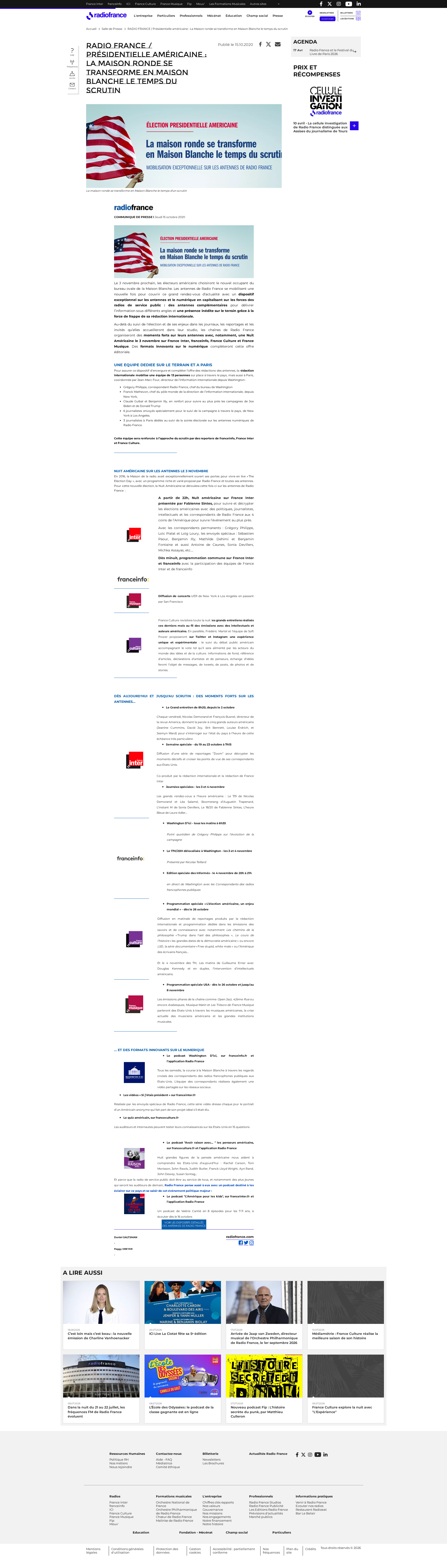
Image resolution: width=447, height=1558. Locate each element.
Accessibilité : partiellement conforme (234, 1551)
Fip (189, 4)
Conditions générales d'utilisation (127, 1551)
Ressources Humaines (127, 1454)
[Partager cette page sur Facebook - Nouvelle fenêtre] (260, 44)
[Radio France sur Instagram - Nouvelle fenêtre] (338, 4)
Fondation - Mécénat (196, 1532)
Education (141, 1532)
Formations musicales (174, 1496)
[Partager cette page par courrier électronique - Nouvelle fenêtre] (278, 44)
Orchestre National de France (173, 1504)
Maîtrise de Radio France (174, 1520)
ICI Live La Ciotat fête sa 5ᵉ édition (178, 1334)
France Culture (145, 4)
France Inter (94, 4)
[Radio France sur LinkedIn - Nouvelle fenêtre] (325, 1454)
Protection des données (167, 1551)
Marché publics (260, 1517)
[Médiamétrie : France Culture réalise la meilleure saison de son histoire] (346, 1302)
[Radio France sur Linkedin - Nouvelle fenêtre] (358, 4)
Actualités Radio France (268, 1454)
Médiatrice (164, 1463)
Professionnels (261, 1496)
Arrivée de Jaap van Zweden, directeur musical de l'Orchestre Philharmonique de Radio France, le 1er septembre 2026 (264, 1338)
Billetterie (346, 13)
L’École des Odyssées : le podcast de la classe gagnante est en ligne (181, 1409)
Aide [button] (72, 55)
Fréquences (72, 66)
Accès (72, 78)
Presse (278, 15)
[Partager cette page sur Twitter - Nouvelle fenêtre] (268, 44)
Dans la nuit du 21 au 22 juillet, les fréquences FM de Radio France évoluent (96, 1411)
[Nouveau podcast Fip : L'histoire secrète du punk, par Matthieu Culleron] (264, 1376)
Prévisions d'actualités (266, 1513)
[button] (310, 14)
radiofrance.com (240, 1237)
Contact (72, 88)
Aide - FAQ (164, 1459)
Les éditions (347, 18)
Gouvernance (213, 1509)
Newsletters (327, 13)
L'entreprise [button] (143, 15)
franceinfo (115, 4)
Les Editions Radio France (268, 1509)
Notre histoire (213, 1524)
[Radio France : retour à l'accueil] (106, 16)
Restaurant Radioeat (311, 1509)
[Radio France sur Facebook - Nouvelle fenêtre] (321, 4)
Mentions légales (93, 1551)
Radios (114, 1496)
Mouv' (200, 4)
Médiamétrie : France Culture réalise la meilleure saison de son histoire (345, 1336)
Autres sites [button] (258, 4)
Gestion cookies (195, 1551)
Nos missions (212, 1513)
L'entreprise (212, 1496)
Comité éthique (168, 1467)
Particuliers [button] (166, 15)
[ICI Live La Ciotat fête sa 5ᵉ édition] (183, 1302)
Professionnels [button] (191, 15)
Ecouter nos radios (309, 1506)
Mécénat (214, 15)
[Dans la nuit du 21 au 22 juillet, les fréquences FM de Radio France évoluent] (101, 1376)
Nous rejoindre (120, 1467)
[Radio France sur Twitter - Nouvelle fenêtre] (329, 4)
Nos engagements (217, 1517)
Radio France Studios (265, 1502)
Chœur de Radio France (174, 1517)
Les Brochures (213, 1463)
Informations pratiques (314, 1496)
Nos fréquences (271, 1551)
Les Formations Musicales (227, 4)
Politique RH (119, 1459)
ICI (128, 4)
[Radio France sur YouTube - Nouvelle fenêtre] (348, 4)
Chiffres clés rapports (218, 1502)
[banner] (223, 4)
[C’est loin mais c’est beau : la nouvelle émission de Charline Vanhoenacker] (101, 1302)
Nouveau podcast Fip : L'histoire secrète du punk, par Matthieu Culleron (258, 1411)
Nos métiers (118, 1463)
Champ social (257, 15)
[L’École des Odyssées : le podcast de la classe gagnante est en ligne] (183, 1376)
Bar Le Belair (305, 1513)
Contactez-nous (169, 1454)
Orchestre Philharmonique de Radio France (176, 1511)
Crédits (310, 1549)
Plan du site (292, 1551)
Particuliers (281, 1532)
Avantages (328, 19)
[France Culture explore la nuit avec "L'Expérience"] (346, 1376)
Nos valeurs (211, 1506)
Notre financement (217, 1520)
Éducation (234, 15)
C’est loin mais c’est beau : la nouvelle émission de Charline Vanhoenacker (100, 1336)
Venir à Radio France (311, 1502)
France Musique (171, 4)
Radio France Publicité (266, 1506)
